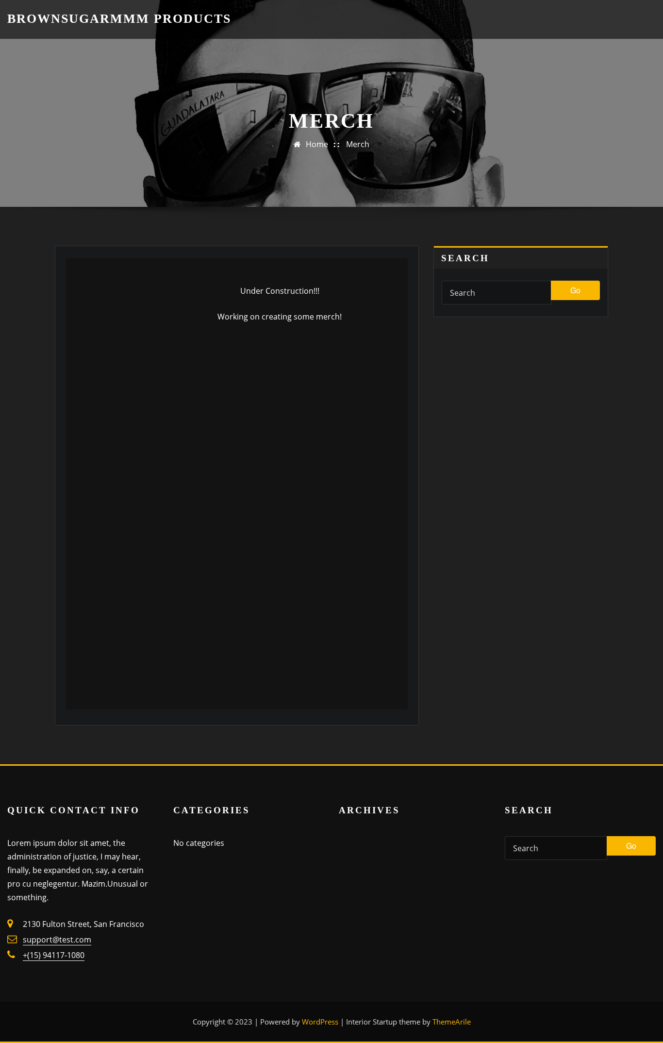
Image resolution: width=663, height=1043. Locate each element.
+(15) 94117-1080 (53, 955)
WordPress (320, 1021)
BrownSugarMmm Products (119, 19)
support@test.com (57, 939)
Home (317, 144)
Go (575, 290)
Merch (357, 144)
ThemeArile (451, 1021)
